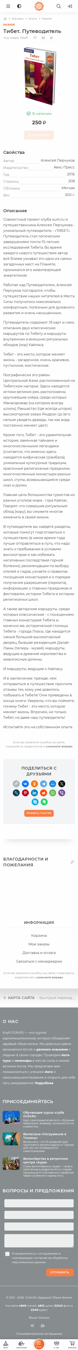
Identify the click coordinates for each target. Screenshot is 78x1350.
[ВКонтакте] (25, 783)
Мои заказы (39, 944)
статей (27, 1305)
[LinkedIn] (34, 792)
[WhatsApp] (52, 792)
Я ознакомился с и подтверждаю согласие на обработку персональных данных (40, 1258)
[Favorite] (35, 37)
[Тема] (19, 6)
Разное (9, 24)
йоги (49, 1072)
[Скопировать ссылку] (16, 783)
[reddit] (43, 792)
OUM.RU (31, 1297)
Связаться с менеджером (39, 961)
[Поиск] (59, 6)
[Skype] (35, 801)
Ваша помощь (39, 1317)
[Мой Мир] (52, 783)
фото (62, 1305)
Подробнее (44, 1083)
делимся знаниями (52, 1049)
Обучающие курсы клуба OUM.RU (43, 1114)
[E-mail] (43, 37)
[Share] (51, 37)
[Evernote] (44, 801)
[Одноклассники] (34, 783)
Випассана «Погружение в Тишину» (44, 1136)
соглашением (48, 1253)
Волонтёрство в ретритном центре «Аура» (45, 1160)
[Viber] (61, 792)
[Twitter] (61, 783)
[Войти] (70, 6)
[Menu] (8, 6)
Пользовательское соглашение (39, 1333)
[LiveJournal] (16, 792)
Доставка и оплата (39, 953)
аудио (39, 1309)
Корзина (39, 936)
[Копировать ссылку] (72, 862)
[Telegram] (43, 783)
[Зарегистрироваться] (43, 1325)
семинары (23, 1061)
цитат (45, 1305)
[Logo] (39, 6)
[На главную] (5, 19)
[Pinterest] (25, 792)
